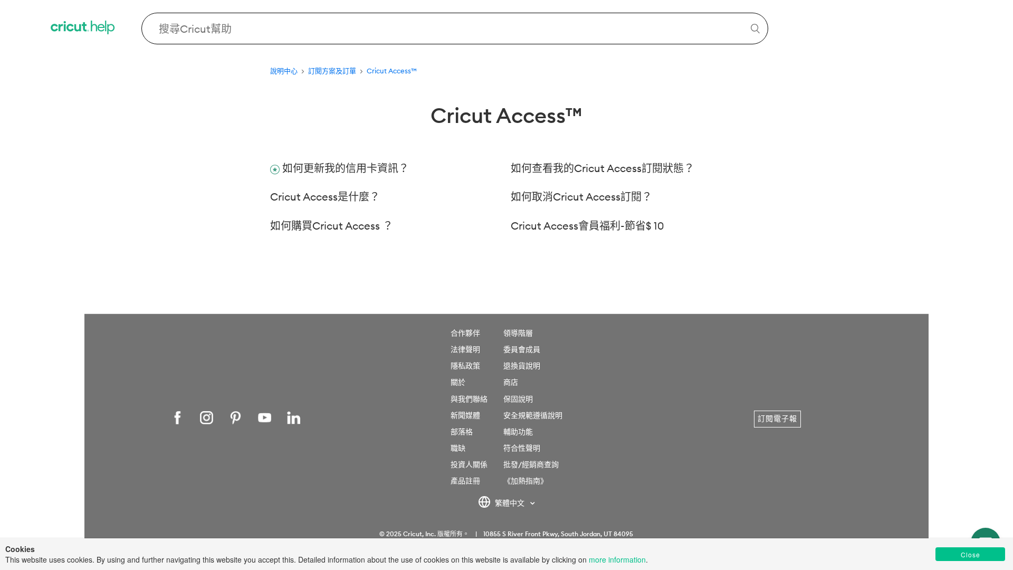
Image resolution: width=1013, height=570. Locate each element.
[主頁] (83, 29)
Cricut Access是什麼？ (325, 196)
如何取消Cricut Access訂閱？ (581, 196)
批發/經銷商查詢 (531, 464)
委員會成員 (521, 349)
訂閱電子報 (777, 418)
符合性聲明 (521, 448)
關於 (458, 382)
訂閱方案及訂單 (332, 70)
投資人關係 (469, 464)
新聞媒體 (465, 415)
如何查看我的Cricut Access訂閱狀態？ (602, 168)
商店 (510, 382)
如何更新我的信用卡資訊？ (345, 168)
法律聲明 (465, 349)
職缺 (458, 448)
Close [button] (970, 554)
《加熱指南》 (525, 481)
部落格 (462, 431)
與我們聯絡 (469, 399)
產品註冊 (465, 481)
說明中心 (284, 70)
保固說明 (518, 399)
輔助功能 (518, 431)
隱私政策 (465, 365)
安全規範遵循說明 (532, 415)
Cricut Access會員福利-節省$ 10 (587, 225)
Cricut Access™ (392, 70)
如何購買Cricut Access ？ (331, 225)
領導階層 (518, 333)
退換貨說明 (521, 365)
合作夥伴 (465, 333)
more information (617, 559)
